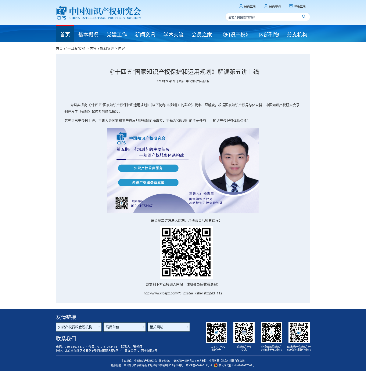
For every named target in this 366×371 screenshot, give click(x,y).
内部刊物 (269, 34)
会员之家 (202, 34)
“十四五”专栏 (75, 48)
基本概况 (88, 34)
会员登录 (250, 6)
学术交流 (173, 34)
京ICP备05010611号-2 (199, 365)
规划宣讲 (107, 48)
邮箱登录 (300, 6)
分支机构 (297, 34)
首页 (59, 48)
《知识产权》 (235, 34)
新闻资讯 (145, 34)
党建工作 (117, 34)
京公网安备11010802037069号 (237, 365)
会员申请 (275, 6)
